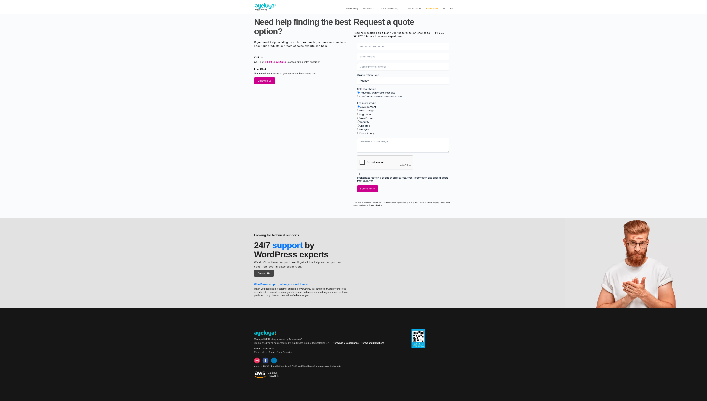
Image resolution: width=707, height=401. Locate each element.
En (451, 8)
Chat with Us (264, 80)
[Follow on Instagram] (257, 360)
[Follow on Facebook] (265, 360)
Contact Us (264, 273)
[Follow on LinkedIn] (274, 360)
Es (444, 8)
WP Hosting (352, 8)
